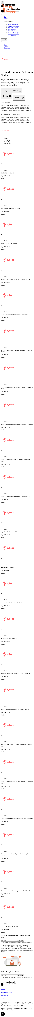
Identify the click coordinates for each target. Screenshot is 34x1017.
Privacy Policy (4, 995)
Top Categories (8, 21)
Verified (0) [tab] (7, 143)
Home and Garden (13, 27)
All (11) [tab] (6, 138)
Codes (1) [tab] (7, 140)
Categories (7, 48)
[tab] (5, 90)
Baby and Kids (12, 29)
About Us (3, 989)
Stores (6, 18)
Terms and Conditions (6, 992)
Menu (3, 40)
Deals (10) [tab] (7, 142)
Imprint (3, 999)
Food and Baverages (13, 32)
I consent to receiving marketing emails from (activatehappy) (17, 942)
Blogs (5, 17)
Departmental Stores (13, 26)
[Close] (1, 14)
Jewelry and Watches (13, 34)
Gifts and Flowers (13, 30)
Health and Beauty (13, 24)
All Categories (12, 35)
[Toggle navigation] (2, 2)
